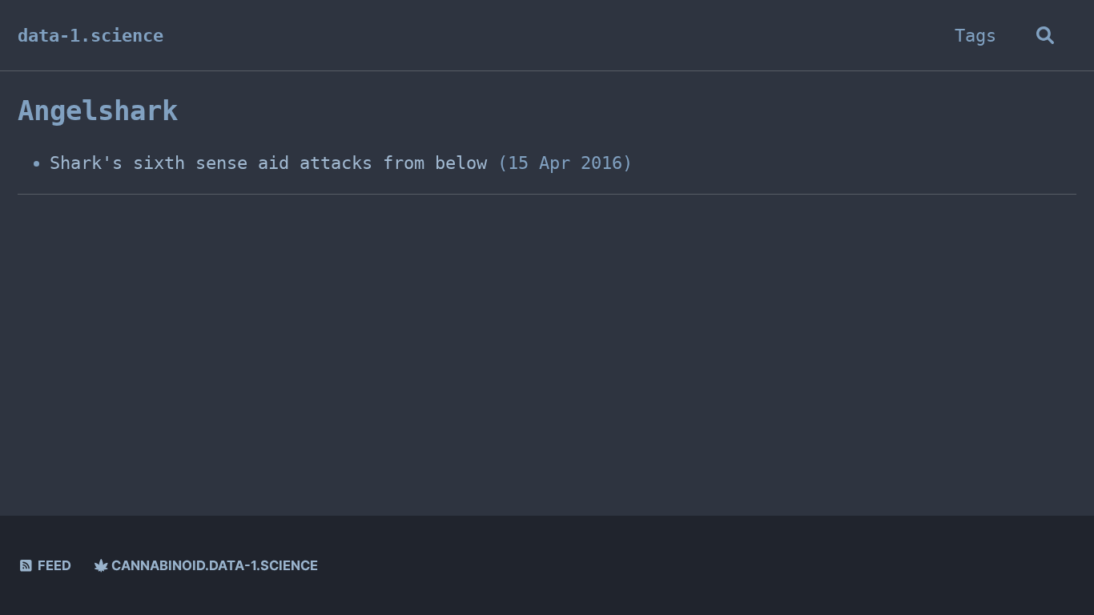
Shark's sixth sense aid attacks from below (268, 163)
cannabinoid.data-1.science (213, 565)
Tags (975, 36)
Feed (52, 565)
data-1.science (90, 36)
